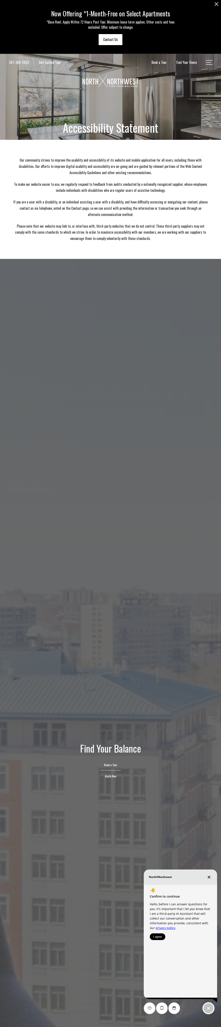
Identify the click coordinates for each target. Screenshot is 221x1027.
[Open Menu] (209, 62)
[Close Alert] (216, 5)
